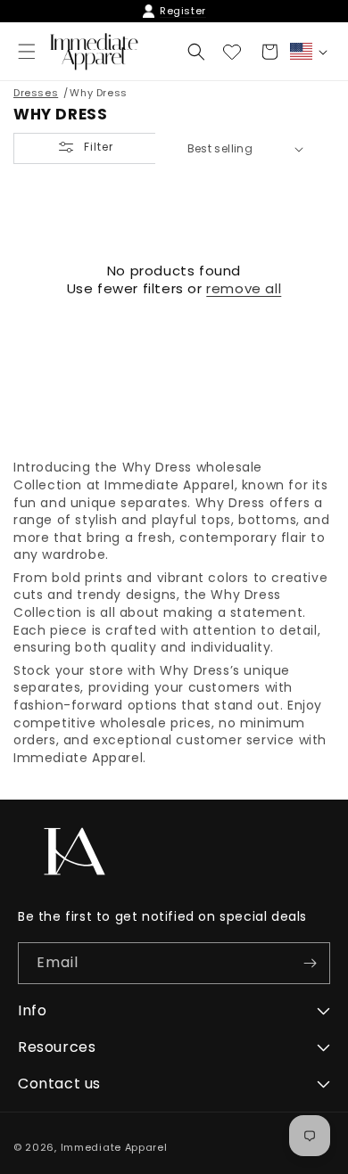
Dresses (35, 93)
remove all (243, 289)
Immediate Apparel (114, 1147)
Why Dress (98, 93)
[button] (196, 51)
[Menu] (27, 52)
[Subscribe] (309, 963)
